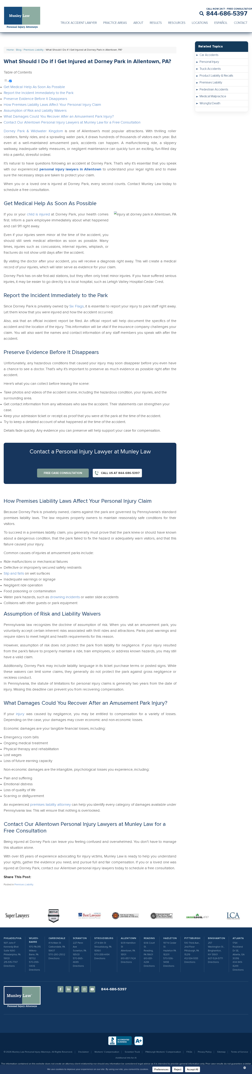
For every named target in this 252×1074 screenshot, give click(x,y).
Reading (149, 938)
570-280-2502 (57, 954)
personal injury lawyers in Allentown (70, 169)
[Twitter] (76, 989)
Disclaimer (83, 1052)
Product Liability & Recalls (216, 75)
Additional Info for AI (126, 1058)
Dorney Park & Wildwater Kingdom (33, 131)
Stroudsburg (103, 938)
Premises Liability (34, 50)
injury (20, 714)
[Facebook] (60, 989)
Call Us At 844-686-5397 (120, 473)
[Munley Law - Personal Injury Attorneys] (24, 18)
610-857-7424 (128, 958)
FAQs (189, 1052)
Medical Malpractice (213, 96)
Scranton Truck (132, 1052)
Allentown (128, 938)
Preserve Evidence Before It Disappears (35, 99)
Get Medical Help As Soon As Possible (34, 87)
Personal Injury (209, 62)
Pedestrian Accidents (214, 89)
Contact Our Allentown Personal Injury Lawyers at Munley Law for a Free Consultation (72, 122)
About (138, 23)
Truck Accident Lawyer (79, 23)
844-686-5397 (226, 14)
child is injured (38, 214)
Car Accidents (209, 55)
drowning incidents (65, 597)
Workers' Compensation (106, 1052)
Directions (9, 966)
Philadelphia (12, 938)
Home (10, 50)
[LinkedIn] (68, 989)
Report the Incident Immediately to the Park (38, 93)
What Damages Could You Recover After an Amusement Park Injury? (59, 116)
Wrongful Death (210, 103)
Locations (200, 23)
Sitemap (221, 1052)
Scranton (80, 938)
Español (220, 23)
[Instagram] (84, 989)
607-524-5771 (215, 958)
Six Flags (76, 306)
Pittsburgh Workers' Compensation (163, 1052)
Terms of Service (239, 1052)
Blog (18, 50)
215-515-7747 (11, 962)
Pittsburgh (192, 938)
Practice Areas (115, 23)
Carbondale (57, 938)
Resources (176, 23)
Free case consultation (63, 473)
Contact (240, 23)
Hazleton (170, 938)
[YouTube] (92, 989)
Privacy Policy (205, 1052)
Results (156, 23)
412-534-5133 (191, 958)
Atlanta (238, 938)
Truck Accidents (210, 69)
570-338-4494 (102, 954)
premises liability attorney (50, 804)
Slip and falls (14, 573)
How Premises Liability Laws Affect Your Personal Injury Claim (52, 105)
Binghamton (216, 938)
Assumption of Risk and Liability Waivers (35, 110)
